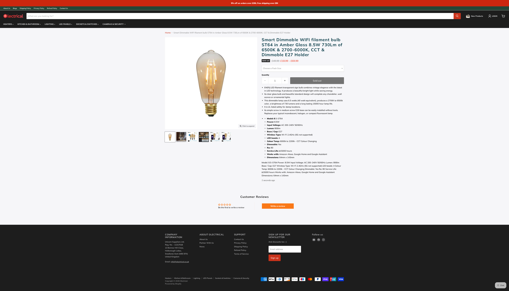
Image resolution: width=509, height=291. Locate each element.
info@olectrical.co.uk (180, 262)
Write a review (277, 206)
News (202, 246)
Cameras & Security (113, 24)
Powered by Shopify (173, 284)
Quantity (265, 75)
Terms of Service (241, 254)
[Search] (457, 16)
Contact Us (64, 8)
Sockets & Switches (87, 24)
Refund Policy (52, 8)
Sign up (274, 257)
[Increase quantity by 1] (285, 80)
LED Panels (65, 24)
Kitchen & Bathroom (28, 24)
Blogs (15, 8)
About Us (6, 8)
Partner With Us (206, 243)
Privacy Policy (39, 8)
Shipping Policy (25, 8)
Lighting (49, 24)
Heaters (7, 24)
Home (168, 33)
